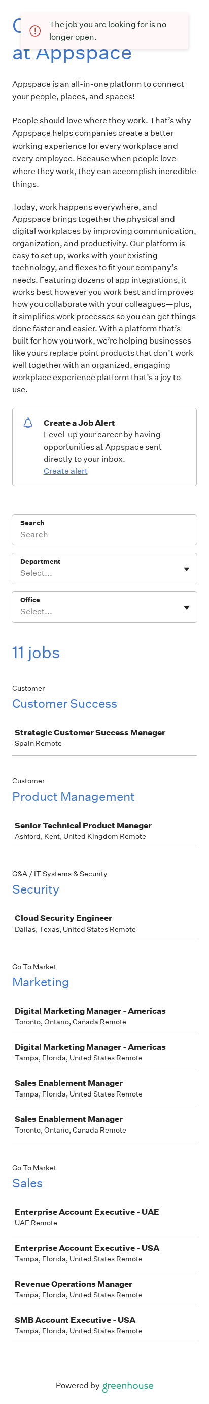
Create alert (66, 471)
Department (40, 561)
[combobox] (21, 573)
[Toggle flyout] (187, 569)
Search (32, 523)
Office (30, 600)
